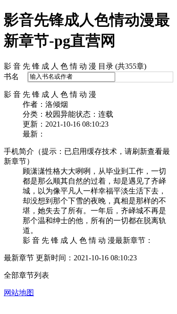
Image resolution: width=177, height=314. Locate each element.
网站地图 (19, 293)
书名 (11, 76)
